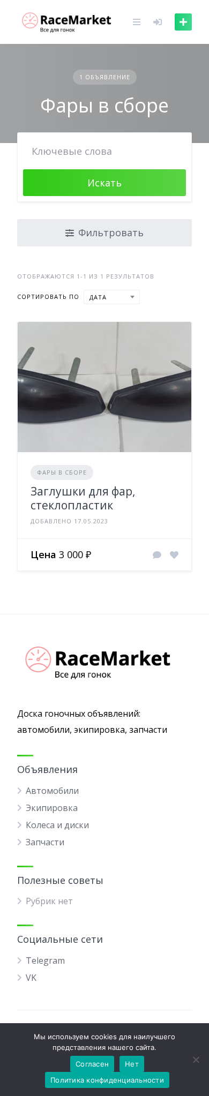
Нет (132, 1064)
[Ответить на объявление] (157, 555)
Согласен (92, 1064)
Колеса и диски (57, 825)
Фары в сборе (62, 472)
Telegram (45, 960)
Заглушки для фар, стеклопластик (83, 498)
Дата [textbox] (98, 297)
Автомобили (52, 791)
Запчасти (45, 842)
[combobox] (112, 297)
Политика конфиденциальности (107, 1080)
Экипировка (52, 808)
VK (31, 978)
